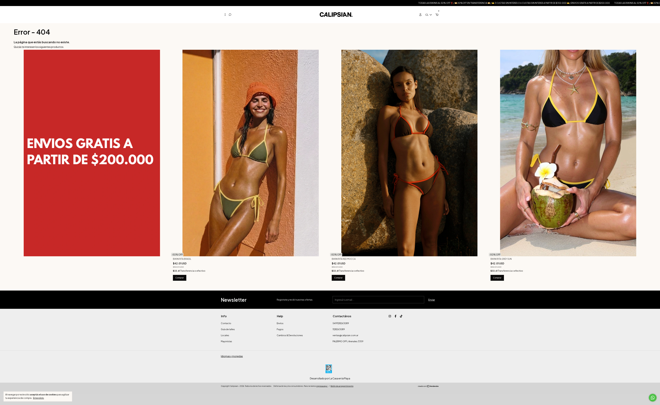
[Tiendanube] (428, 386)
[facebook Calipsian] (395, 316)
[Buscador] (230, 14)
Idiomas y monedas (232, 356)
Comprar (179, 278)
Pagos (280, 329)
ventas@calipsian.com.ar (345, 335)
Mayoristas (226, 341)
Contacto (226, 323)
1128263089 (339, 329)
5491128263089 (341, 323)
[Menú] (224, 14)
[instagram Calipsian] (389, 316)
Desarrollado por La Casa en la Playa (330, 378)
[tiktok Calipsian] (401, 316)
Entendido (38, 398)
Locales (225, 335)
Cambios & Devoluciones (290, 335)
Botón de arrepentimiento (342, 386)
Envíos (280, 323)
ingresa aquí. (322, 386)
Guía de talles (228, 329)
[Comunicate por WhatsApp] (653, 398)
